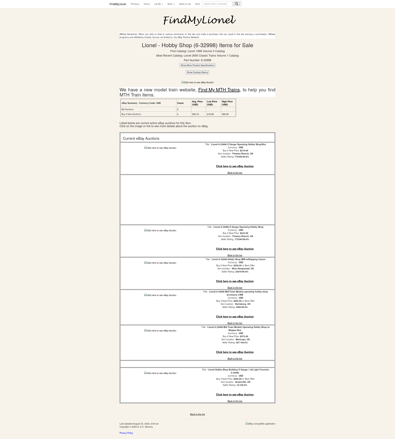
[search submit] (236, 3)
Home (147, 3)
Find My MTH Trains (219, 89)
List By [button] (157, 3)
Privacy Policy (126, 432)
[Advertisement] (160, 199)
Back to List (185, 3)
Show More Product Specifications (197, 65)
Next (197, 3)
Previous (135, 3)
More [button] (170, 3)
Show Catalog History (197, 72)
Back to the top (235, 172)
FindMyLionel (118, 4)
